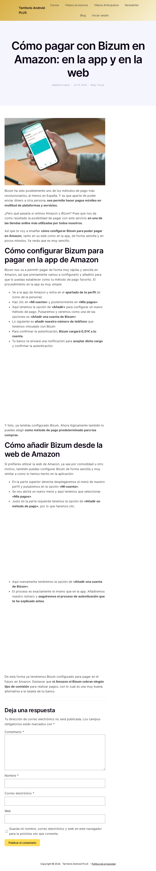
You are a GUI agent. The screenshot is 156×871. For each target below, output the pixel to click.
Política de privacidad (104, 863)
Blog (93, 84)
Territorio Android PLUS (75, 863)
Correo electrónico (19, 793)
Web (8, 811)
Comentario (14, 732)
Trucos (100, 84)
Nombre (12, 775)
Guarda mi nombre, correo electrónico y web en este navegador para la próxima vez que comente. (55, 831)
